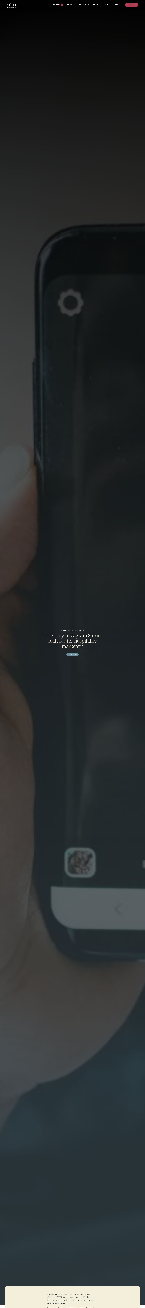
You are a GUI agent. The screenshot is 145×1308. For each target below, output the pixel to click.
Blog (95, 5)
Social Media (72, 654)
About (105, 5)
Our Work (84, 5)
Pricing (71, 5)
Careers (117, 5)
